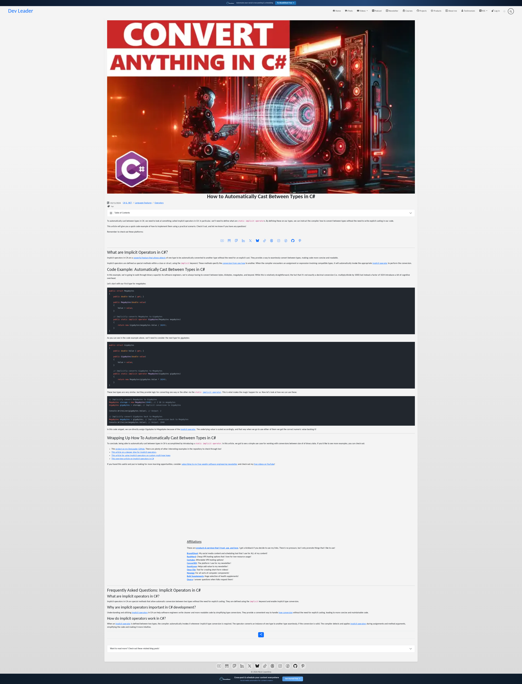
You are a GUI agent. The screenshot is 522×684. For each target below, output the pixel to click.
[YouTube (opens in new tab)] (219, 666)
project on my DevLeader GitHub (130, 449)
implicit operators (140, 613)
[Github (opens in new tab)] (295, 666)
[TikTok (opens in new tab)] (265, 666)
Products (437, 11)
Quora (190, 580)
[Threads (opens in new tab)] (272, 666)
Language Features (143, 203)
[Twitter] (250, 240)
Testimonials (469, 11)
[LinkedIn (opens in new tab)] (242, 666)
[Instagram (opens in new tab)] (280, 666)
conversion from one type (234, 263)
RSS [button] (483, 11)
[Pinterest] (300, 240)
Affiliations (194, 541)
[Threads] (271, 240)
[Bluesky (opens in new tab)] (257, 666)
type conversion (286, 613)
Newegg (190, 573)
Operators (159, 203)
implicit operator (379, 263)
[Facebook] (285, 240)
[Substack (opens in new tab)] (226, 666)
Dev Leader (20, 11)
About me (452, 11)
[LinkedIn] (243, 240)
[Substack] (229, 240)
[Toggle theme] (504, 11)
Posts (350, 11)
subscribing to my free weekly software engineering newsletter (209, 464)
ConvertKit (192, 563)
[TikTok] (264, 240)
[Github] (293, 240)
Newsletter (393, 11)
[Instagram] (278, 240)
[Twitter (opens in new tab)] (249, 666)
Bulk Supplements (195, 576)
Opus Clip (191, 570)
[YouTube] (222, 240)
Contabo (191, 560)
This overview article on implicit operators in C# (132, 459)
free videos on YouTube (264, 464)
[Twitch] (236, 240)
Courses (408, 11)
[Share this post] (261, 634)
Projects (423, 11)
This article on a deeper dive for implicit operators (133, 452)
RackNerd (191, 557)
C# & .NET (127, 203)
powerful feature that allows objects (150, 258)
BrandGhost (192, 553)
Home (338, 11)
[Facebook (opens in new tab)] (287, 666)
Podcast (378, 11)
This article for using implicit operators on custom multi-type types (140, 456)
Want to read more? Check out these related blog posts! (134, 649)
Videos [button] (362, 11)
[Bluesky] (257, 240)
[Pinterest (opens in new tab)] (303, 666)
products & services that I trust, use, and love (217, 548)
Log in (497, 11)
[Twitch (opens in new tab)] (234, 666)
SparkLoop (192, 567)
